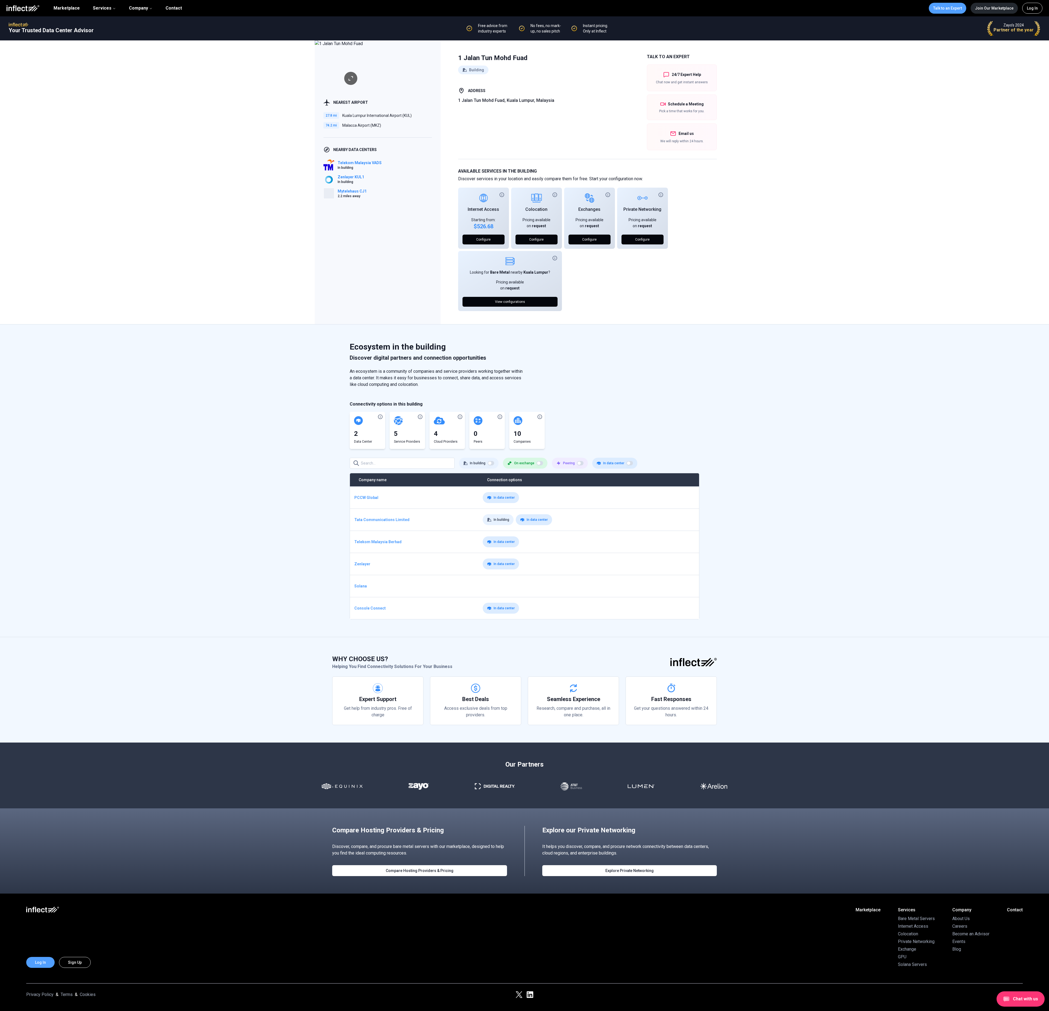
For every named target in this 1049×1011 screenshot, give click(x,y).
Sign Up (75, 962)
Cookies (88, 994)
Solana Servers (912, 964)
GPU (902, 956)
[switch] (491, 463)
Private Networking (642, 209)
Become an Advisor (970, 933)
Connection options (504, 480)
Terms (67, 994)
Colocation (536, 209)
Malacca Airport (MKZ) (361, 125)
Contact (174, 8)
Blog (956, 949)
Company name (373, 480)
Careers (959, 926)
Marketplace (67, 8)
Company (138, 8)
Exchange (907, 949)
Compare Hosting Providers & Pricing (419, 870)
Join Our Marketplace (994, 8)
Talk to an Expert (947, 8)
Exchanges (589, 209)
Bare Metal (500, 272)
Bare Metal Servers (916, 918)
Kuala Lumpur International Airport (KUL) (377, 115)
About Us (961, 918)
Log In (1032, 8)
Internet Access (483, 209)
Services (102, 8)
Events (958, 941)
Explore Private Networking (629, 870)
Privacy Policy (40, 994)
